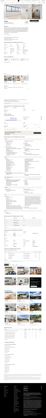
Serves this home (27, 253)
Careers (5, 393)
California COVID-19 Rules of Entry (37, 394)
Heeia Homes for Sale (7, 348)
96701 (13, 23)
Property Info (13, 2)
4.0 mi (39, 258)
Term (4, 122)
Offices (5, 395)
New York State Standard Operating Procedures (28, 411)
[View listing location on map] (27, 22)
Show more (6, 352)
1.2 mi (39, 255)
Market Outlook (16, 392)
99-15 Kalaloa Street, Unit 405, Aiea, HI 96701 (10, 336)
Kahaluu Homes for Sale (7, 351)
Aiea (12, 87)
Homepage (5, 87)
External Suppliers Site (16, 409)
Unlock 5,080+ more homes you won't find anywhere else (35, 282)
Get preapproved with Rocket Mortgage (34, 22)
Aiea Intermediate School (11, 255)
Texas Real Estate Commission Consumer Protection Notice (29, 409)
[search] (18, 0)
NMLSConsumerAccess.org (35, 414)
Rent (22, 0)
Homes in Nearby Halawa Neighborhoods (10, 344)
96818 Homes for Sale (7, 371)
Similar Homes (30, 2)
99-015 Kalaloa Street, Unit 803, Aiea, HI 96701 (10, 337)
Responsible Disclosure (32, 393)
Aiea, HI (12, 23)
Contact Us (5, 394)
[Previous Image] (5, 270)
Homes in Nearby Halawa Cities (9, 354)
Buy (21, 0)
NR (5, 258)
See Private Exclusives (34, 286)
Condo (23, 47)
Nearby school (27, 258)
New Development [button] (34, 0)
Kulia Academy (10, 258)
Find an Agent (15, 396)
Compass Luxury (16, 395)
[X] (41, 389)
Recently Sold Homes (16, 410)
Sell (24, 0)
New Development (16, 404)
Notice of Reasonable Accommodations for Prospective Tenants (30, 412)
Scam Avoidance (27, 393)
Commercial (15, 405)
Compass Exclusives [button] (28, 0)
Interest (24, 122)
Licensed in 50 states (26, 415)
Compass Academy (16, 398)
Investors (5, 391)
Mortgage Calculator (16, 397)
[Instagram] (41, 386)
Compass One (15, 393)
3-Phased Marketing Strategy (17, 391)
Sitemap (15, 411)
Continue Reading (6, 33)
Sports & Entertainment (16, 406)
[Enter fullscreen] (27, 89)
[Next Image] (15, 270)
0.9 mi (39, 253)
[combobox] (11, 0)
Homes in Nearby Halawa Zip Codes (10, 364)
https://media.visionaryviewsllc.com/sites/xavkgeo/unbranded (32, 154)
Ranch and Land (16, 408)
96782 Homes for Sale (7, 367)
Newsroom (5, 396)
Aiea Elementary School (11, 253)
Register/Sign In (43, 0)
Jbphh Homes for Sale (7, 361)
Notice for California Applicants (29, 394)
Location (9, 2)
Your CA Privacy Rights (27, 395)
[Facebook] (41, 387)
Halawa (14, 87)
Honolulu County (12, 49)
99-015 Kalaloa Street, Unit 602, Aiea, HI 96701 (10, 333)
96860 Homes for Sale (7, 368)
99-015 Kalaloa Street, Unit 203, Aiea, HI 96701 (10, 332)
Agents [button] (38, 0)
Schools (26, 2)
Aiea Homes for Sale (7, 358)
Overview (6, 2)
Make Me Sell (15, 394)
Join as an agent (6, 392)
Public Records (22, 2)
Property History (17, 2)
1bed (4, 22)
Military (14, 407)
